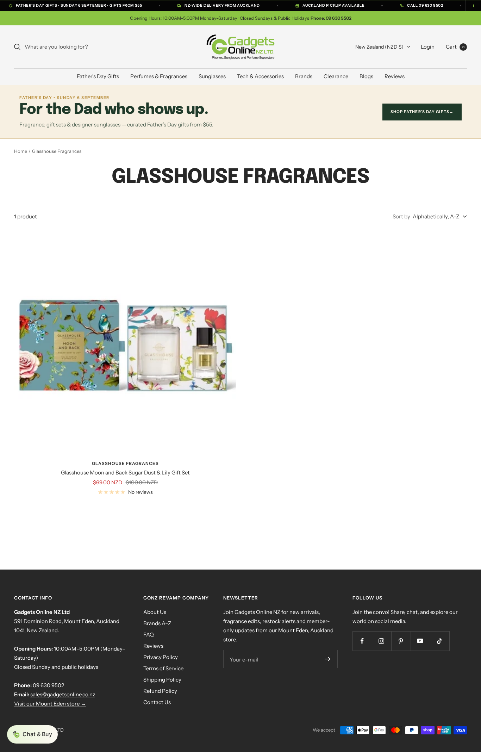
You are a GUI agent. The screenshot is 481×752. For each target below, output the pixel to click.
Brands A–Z (157, 623)
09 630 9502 (48, 685)
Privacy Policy (160, 657)
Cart (455, 46)
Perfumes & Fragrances (158, 76)
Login (428, 46)
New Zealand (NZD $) (379, 47)
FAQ (148, 634)
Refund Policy (160, 691)
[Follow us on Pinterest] (401, 641)
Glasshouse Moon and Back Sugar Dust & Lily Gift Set (125, 472)
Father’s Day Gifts (98, 76)
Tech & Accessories (260, 76)
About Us (154, 612)
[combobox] (77, 46)
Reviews (395, 76)
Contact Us (157, 702)
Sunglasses (212, 76)
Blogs (366, 76)
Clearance (336, 76)
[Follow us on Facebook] (362, 641)
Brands (303, 76)
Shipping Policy (162, 679)
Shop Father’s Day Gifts (422, 111)
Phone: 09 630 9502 (331, 18)
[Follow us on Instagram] (381, 641)
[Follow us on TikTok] (439, 641)
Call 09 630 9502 (425, 5)
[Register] (327, 659)
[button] (32, 734)
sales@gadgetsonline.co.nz (62, 694)
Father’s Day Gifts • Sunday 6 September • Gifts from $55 (79, 5)
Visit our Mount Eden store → (50, 703)
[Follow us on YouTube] (420, 641)
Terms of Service (163, 668)
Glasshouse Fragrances (125, 463)
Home (20, 151)
